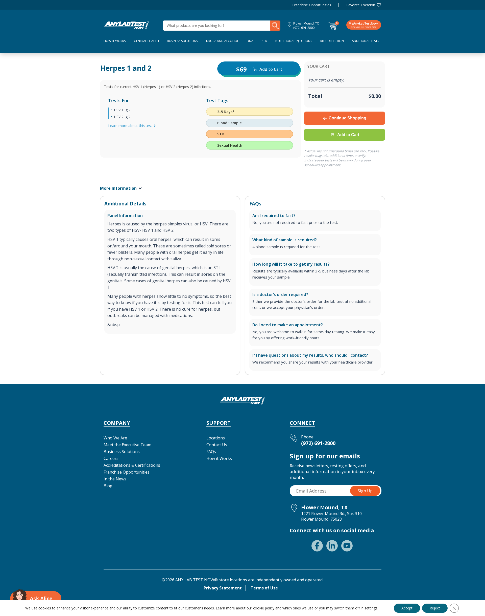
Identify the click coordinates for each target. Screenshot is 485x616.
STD (264, 41)
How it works (115, 41)
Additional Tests (365, 41)
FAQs (211, 451)
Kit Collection (332, 41)
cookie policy (263, 608)
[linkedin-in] (332, 545)
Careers (111, 458)
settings (371, 608)
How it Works (219, 458)
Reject (435, 608)
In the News (115, 479)
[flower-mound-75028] (126, 25)
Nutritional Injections (293, 41)
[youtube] (347, 545)
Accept (407, 608)
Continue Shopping (347, 118)
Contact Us (216, 445)
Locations (215, 438)
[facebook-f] (317, 545)
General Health (146, 41)
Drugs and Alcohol (222, 41)
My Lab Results (363, 25)
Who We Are (115, 438)
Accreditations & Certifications (132, 465)
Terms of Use (264, 588)
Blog (108, 485)
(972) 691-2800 (303, 28)
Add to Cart (348, 135)
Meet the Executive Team (127, 445)
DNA (250, 41)
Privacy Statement (223, 588)
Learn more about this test (130, 125)
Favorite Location (360, 5)
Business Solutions (182, 41)
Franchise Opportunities (311, 5)
